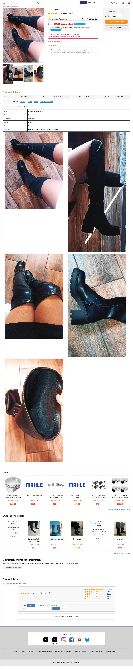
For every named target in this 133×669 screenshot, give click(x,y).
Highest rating (41, 605)
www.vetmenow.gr (12, 3)
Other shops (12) (55, 41)
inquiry (31, 651)
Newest (31, 605)
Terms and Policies (96, 651)
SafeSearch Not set (92, 2)
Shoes (30, 101)
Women (22, 101)
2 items (109, 594)
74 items (43, 593)
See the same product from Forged (119, 509)
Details (76, 34)
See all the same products (122, 553)
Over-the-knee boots (46, 101)
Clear (64, 609)
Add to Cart (118, 22)
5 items (109, 591)
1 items (109, 596)
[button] (129, 2)
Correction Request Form (13, 567)
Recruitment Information (63, 651)
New (67, 24)
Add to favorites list (118, 27)
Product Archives (80, 651)
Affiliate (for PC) (111, 651)
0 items (109, 598)
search (83, 3)
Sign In (113, 3)
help (23, 651)
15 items (109, 589)
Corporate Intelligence (44, 651)
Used (69, 28)
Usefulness (53, 605)
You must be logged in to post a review (15, 583)
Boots (36, 101)
